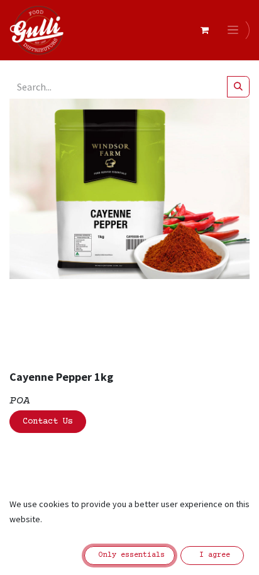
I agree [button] (212, 555)
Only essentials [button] (129, 555)
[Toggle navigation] (235, 30)
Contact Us (48, 422)
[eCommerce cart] (204, 30)
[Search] (238, 86)
